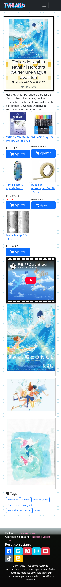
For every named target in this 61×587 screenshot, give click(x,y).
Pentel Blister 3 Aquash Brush (15, 186)
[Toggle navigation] (44, 5)
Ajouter (19, 154)
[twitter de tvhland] (18, 551)
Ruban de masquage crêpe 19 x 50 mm (43, 188)
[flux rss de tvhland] (18, 558)
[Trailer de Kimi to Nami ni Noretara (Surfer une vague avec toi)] (28, 38)
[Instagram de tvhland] (36, 551)
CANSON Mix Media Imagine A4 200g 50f (18, 139)
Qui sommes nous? (29, 533)
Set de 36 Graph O (42, 137)
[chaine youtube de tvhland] (45, 551)
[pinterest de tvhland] (27, 551)
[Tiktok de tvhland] (9, 558)
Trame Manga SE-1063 (16, 237)
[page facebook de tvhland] (9, 551)
